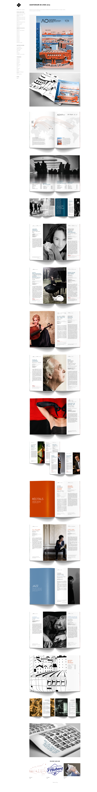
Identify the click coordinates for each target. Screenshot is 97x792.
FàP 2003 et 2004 (19, 42)
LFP (17, 67)
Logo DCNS (18, 50)
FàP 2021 (18, 20)
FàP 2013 (18, 31)
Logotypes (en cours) (20, 45)
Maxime (18, 70)
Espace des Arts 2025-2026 (21, 13)
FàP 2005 (18, 41)
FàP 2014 (18, 29)
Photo (17, 78)
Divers (18, 76)
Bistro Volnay (19, 49)
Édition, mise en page (20, 12)
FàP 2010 (18, 35)
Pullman (18, 65)
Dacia (17, 51)
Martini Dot (18, 64)
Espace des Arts (19, 24)
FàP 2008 (18, 37)
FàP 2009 (18, 36)
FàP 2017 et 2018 (19, 23)
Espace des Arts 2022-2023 (21, 19)
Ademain (18, 58)
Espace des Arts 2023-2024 (21, 18)
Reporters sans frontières (20, 30)
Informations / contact (21, 9)
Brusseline (18, 68)
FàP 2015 (18, 26)
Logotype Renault (19, 48)
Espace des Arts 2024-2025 (21, 17)
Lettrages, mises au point (20, 54)
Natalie (18, 69)
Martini (18, 63)
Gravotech (18, 62)
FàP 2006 (18, 40)
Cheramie (18, 59)
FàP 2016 (18, 25)
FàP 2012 (18, 32)
